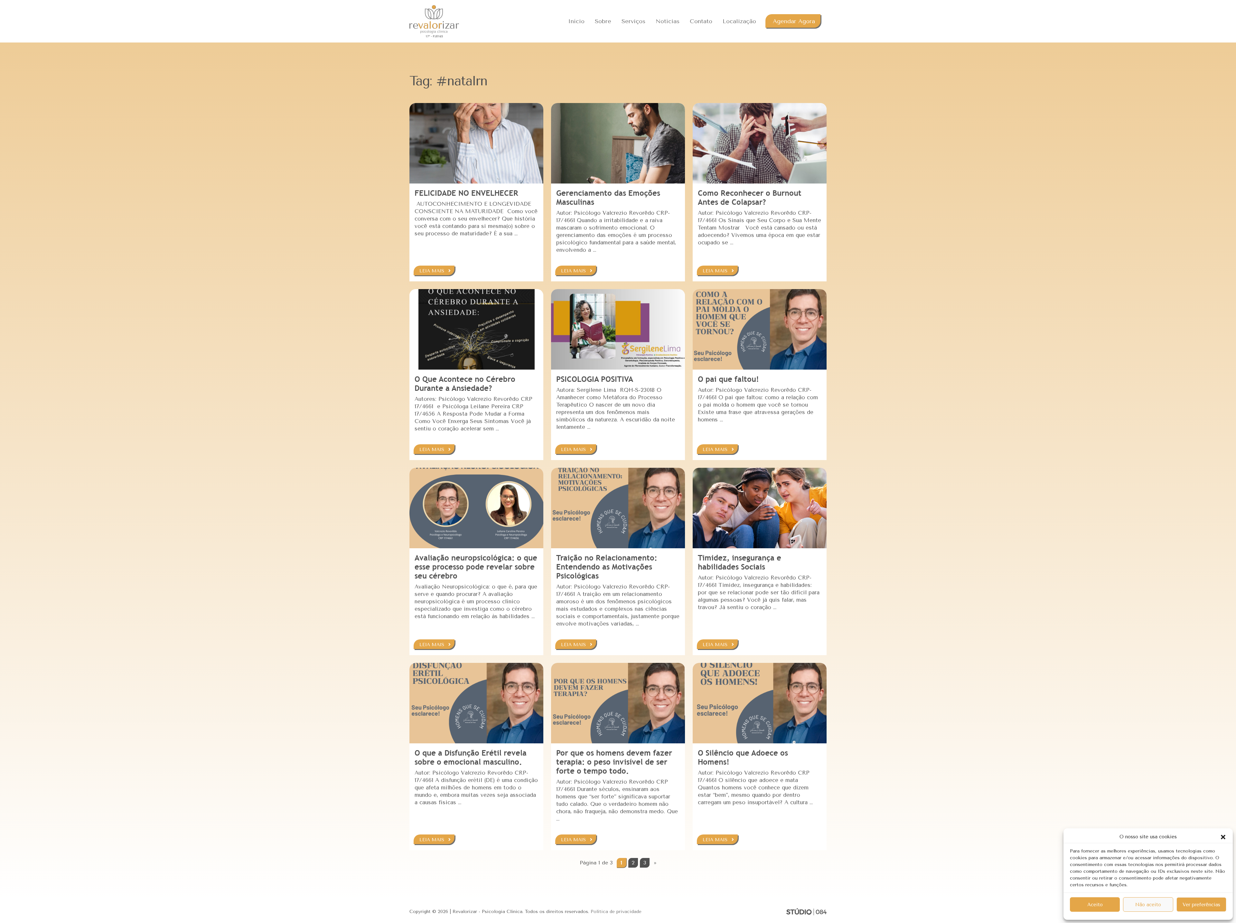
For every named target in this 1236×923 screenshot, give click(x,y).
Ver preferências (1201, 905)
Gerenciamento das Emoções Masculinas (608, 197)
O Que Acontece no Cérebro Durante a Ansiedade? (465, 383)
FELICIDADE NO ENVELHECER (466, 193)
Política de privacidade (616, 911)
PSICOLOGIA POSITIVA (594, 379)
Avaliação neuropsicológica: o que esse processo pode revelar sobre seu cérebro (476, 567)
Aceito (1095, 905)
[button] (1223, 837)
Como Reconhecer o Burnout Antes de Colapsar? (749, 197)
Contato (701, 21)
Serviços (633, 21)
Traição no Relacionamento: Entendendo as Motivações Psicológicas (606, 567)
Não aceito (1148, 905)
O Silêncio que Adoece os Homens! (743, 757)
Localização (739, 21)
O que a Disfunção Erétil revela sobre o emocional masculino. (471, 757)
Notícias (667, 21)
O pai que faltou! (728, 379)
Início (576, 21)
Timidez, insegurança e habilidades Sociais (739, 562)
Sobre (603, 21)
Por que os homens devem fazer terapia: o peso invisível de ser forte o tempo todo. (614, 762)
